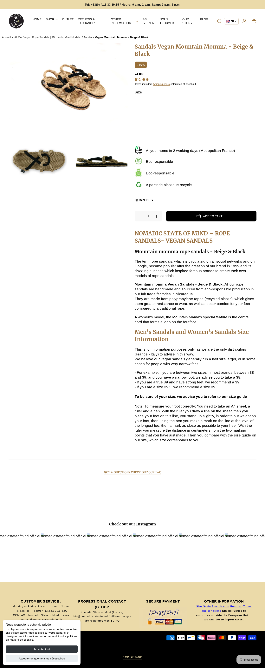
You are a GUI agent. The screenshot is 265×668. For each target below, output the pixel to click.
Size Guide (204, 606)
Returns (236, 606)
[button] (52, 19)
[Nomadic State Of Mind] (16, 21)
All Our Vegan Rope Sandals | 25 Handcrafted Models (47, 37)
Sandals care (220, 606)
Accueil (6, 37)
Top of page (132, 657)
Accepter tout (42, 649)
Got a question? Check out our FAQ (132, 472)
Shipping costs (161, 84)
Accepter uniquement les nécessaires (42, 658)
